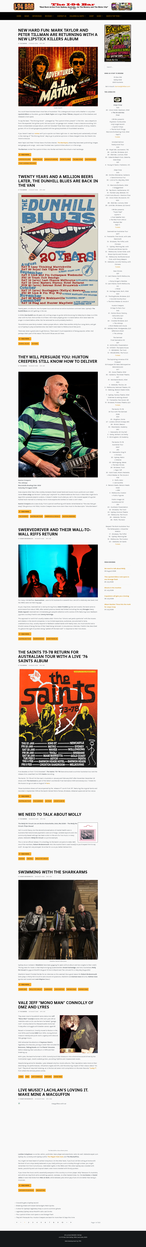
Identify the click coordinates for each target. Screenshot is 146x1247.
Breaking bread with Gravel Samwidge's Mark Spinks (35, 1206)
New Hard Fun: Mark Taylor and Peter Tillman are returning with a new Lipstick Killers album (58, 34)
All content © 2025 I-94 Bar (73, 1235)
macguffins (40, 1190)
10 (62, 1222)
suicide (21, 859)
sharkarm (48, 989)
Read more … (25, 155)
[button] (49, 16)
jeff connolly (37, 1077)
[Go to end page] (71, 1222)
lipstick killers (24, 159)
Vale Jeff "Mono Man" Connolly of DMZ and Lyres (55, 1004)
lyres (21, 1077)
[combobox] (117, 67)
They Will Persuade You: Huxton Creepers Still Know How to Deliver (57, 359)
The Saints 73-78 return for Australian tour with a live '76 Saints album (53, 656)
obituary (48, 1077)
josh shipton (59, 989)
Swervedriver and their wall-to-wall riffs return (54, 531)
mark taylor (37, 159)
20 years (35, 343)
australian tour (36, 516)
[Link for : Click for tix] (117, 43)
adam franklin (52, 639)
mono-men (58, 1077)
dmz (27, 1077)
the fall (30, 859)
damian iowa (83, 989)
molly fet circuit (42, 859)
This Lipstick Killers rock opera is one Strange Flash (34, 1214)
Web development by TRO (73, 1241)
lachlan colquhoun (26, 1190)
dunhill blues (24, 343)
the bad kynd (77, 159)
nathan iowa (71, 989)
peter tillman (65, 159)
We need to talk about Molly (49, 814)
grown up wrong (51, 159)
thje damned (38, 801)
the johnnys (23, 516)
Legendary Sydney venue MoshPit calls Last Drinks (34, 1211)
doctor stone (90, 159)
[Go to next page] (66, 1222)
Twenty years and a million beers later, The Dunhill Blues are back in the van (58, 180)
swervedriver (39, 639)
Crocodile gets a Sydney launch (27, 1203)
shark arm (23, 989)
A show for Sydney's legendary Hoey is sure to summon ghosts (38, 1209)
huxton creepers (69, 516)
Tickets (117, 137)
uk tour (48, 801)
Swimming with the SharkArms (52, 872)
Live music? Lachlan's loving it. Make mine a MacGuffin (53, 1092)
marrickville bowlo (52, 516)
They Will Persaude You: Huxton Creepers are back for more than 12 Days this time (45, 1217)
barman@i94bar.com (122, 86)
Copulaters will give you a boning (116, 596)
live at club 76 (59, 801)
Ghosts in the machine (112, 588)
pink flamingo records (27, 163)
